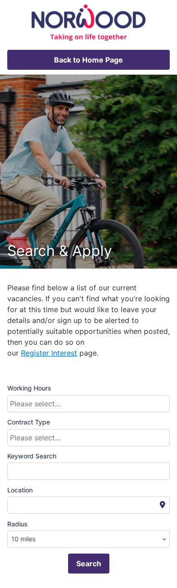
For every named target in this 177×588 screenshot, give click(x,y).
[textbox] (91, 403)
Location (20, 490)
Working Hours (29, 388)
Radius (17, 524)
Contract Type (28, 422)
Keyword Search (31, 456)
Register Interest (49, 352)
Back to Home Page (88, 59)
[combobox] (88, 403)
